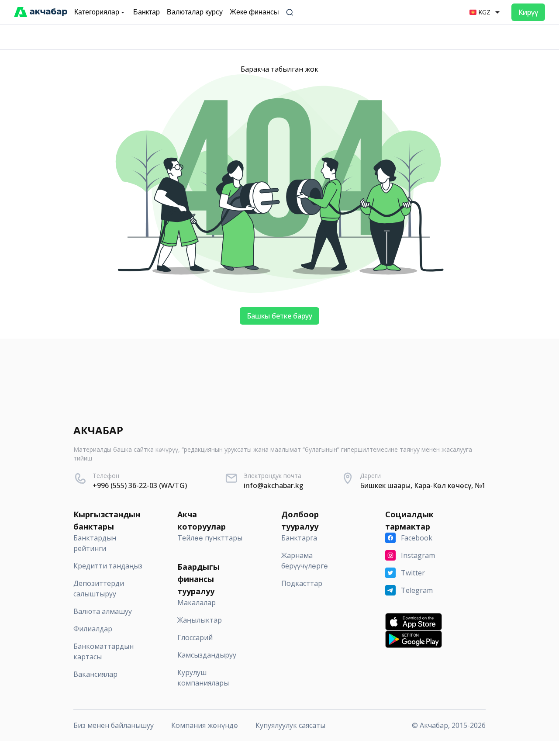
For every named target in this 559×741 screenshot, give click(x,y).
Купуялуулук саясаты (290, 725)
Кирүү (528, 12)
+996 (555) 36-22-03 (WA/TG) (140, 485)
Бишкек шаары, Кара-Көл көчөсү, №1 (423, 485)
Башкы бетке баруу (279, 316)
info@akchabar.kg (274, 485)
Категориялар (96, 12)
